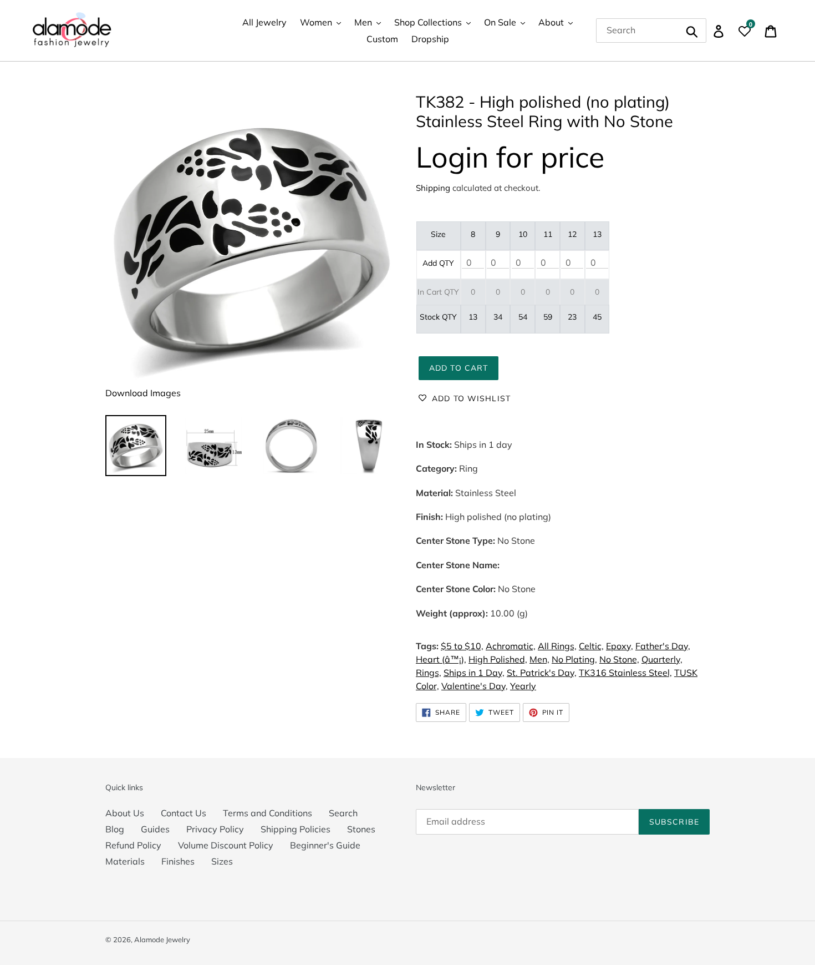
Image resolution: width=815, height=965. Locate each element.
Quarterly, (661, 659)
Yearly (523, 685)
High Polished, (497, 659)
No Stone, (619, 659)
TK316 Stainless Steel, (625, 672)
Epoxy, (619, 645)
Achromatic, (511, 645)
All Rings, (557, 645)
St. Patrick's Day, (542, 672)
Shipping (433, 188)
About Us (124, 813)
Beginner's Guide (325, 845)
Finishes (178, 861)
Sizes (222, 861)
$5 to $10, (462, 645)
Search (343, 813)
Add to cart (458, 368)
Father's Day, (662, 645)
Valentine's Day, (474, 685)
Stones (361, 829)
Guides (155, 829)
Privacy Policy (215, 829)
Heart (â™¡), (441, 659)
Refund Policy (133, 845)
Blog (114, 829)
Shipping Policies (295, 829)
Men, (539, 659)
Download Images (143, 392)
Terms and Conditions (267, 813)
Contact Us (183, 813)
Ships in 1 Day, (474, 672)
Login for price (510, 157)
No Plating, (574, 659)
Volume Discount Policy (225, 845)
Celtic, (591, 645)
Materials (125, 861)
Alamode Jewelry (162, 939)
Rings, (428, 672)
